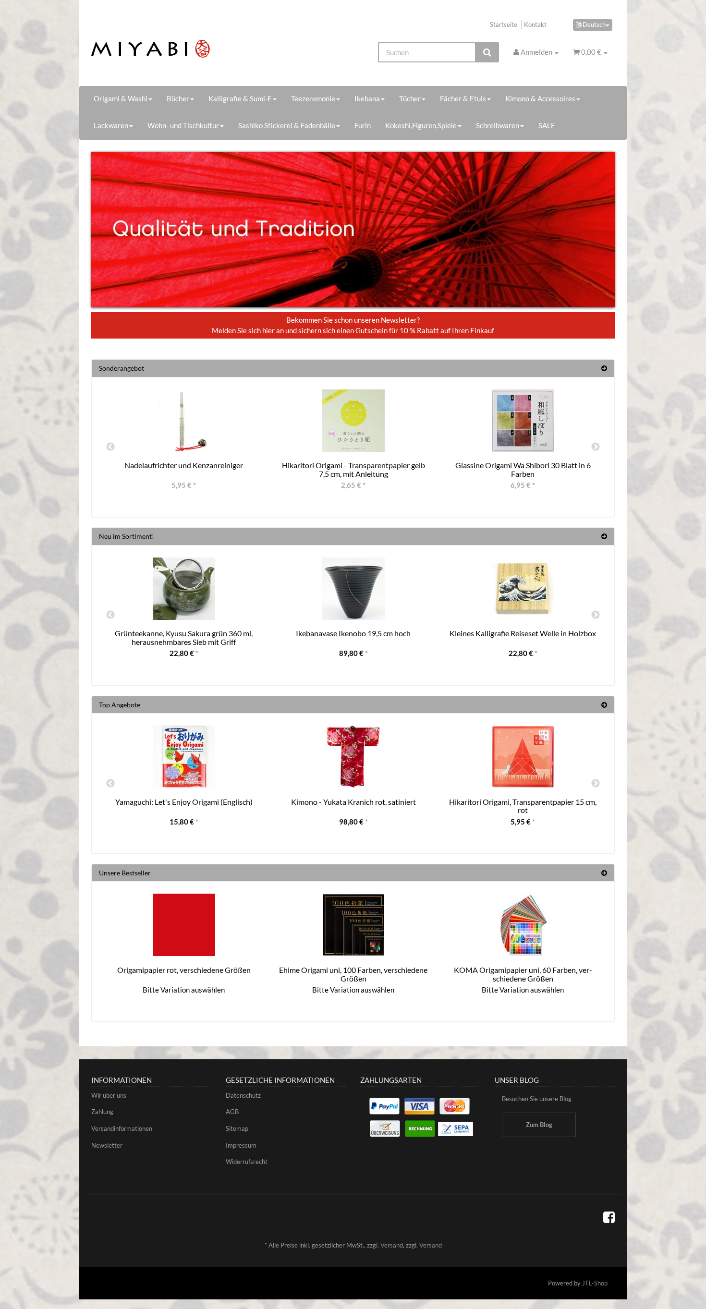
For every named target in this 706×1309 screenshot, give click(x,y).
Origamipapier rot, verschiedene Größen (184, 969)
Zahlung (102, 1111)
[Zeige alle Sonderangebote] (604, 368)
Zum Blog (539, 1124)
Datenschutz (243, 1095)
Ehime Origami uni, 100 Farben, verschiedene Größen (353, 974)
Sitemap (237, 1128)
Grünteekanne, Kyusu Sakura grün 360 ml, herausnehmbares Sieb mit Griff (184, 637)
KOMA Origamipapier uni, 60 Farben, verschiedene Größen (523, 974)
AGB (232, 1111)
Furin (362, 125)
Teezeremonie (313, 98)
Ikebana (367, 98)
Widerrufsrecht (247, 1161)
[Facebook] (609, 1217)
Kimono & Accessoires (540, 98)
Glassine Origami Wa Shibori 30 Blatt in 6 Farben (523, 469)
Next (595, 447)
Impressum (241, 1145)
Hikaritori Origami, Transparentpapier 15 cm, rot (522, 806)
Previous (110, 447)
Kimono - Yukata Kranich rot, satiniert (353, 801)
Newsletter (106, 1145)
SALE (546, 125)
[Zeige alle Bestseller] (604, 872)
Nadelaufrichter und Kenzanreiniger (183, 465)
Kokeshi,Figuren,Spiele (421, 125)
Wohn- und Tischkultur (183, 125)
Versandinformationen (121, 1128)
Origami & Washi (120, 98)
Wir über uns (108, 1095)
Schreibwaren (497, 125)
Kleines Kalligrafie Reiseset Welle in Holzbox (523, 633)
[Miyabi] (173, 49)
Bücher (178, 98)
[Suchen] (487, 52)
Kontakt (535, 24)
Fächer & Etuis (463, 98)
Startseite (503, 24)
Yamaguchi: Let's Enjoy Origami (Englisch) (184, 801)
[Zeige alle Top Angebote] (604, 704)
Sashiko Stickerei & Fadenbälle (286, 125)
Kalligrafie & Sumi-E (240, 98)
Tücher (410, 98)
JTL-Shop (595, 1283)
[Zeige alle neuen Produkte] (604, 536)
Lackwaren (111, 125)
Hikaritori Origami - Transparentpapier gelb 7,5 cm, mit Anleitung (353, 469)
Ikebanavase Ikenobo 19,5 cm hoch (353, 633)
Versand (391, 1245)
